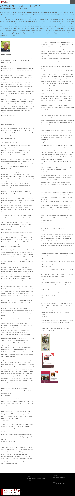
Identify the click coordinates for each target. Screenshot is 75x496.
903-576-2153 (31, 480)
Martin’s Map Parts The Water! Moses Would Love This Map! (62, 482)
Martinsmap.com (32, 491)
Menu (72, 2)
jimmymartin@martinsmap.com (35, 482)
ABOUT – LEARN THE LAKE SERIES (59, 477)
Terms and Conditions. (5, 481)
